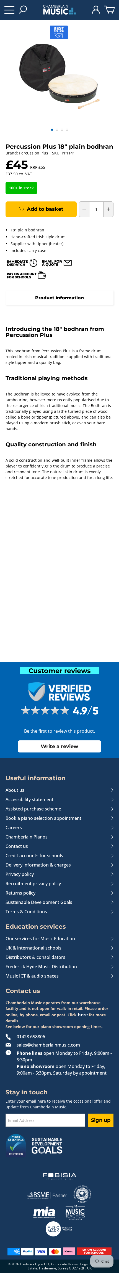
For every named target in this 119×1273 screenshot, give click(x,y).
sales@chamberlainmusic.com (48, 1045)
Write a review (59, 746)
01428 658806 (31, 1037)
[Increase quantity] (108, 209)
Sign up (100, 1120)
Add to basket (45, 209)
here (83, 1015)
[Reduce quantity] (84, 209)
